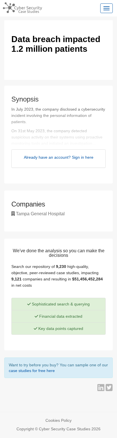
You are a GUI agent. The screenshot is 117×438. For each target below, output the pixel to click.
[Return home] (21, 7)
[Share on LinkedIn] (101, 389)
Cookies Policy (58, 420)
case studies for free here (32, 370)
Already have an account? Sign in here (58, 157)
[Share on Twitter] (109, 389)
